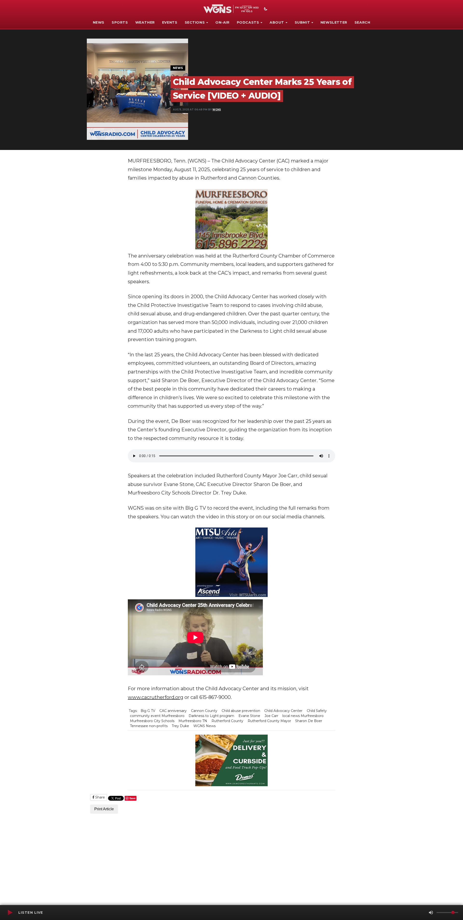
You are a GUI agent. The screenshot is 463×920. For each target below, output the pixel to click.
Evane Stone (249, 716)
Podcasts (248, 22)
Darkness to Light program (211, 716)
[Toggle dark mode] (265, 9)
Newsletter (333, 22)
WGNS (216, 109)
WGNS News (204, 726)
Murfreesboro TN (192, 721)
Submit (302, 22)
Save (132, 798)
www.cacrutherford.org (155, 697)
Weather (145, 22)
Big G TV (148, 711)
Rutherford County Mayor (269, 721)
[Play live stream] (10, 912)
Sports (120, 22)
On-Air (222, 22)
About (277, 22)
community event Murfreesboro (157, 716)
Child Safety (317, 711)
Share (99, 797)
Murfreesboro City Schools (152, 721)
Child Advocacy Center (283, 711)
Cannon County (204, 711)
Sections (195, 22)
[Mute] (431, 912)
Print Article (104, 809)
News (98, 22)
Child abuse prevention (241, 711)
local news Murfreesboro (303, 716)
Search (362, 22)
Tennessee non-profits (149, 726)
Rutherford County (227, 721)
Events (169, 22)
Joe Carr (271, 716)
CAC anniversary (173, 711)
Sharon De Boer (308, 721)
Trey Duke (180, 726)
